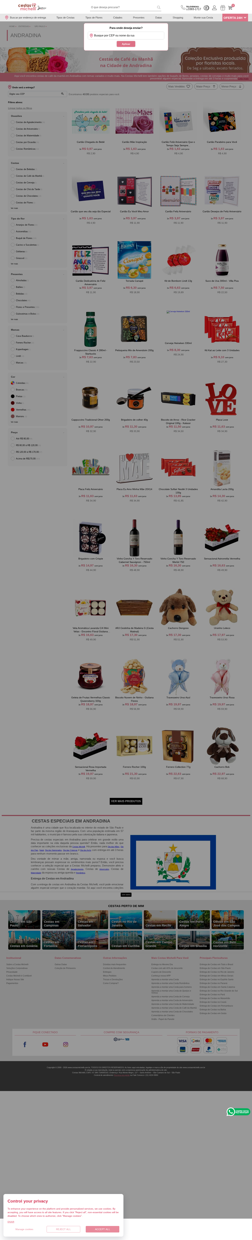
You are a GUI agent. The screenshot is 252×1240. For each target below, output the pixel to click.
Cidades (117, 17)
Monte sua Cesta (203, 17)
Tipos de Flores (94, 17)
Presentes (139, 17)
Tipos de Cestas (65, 17)
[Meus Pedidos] (222, 7)
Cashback (206, 8)
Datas (158, 17)
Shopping (178, 17)
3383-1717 (193, 8)
